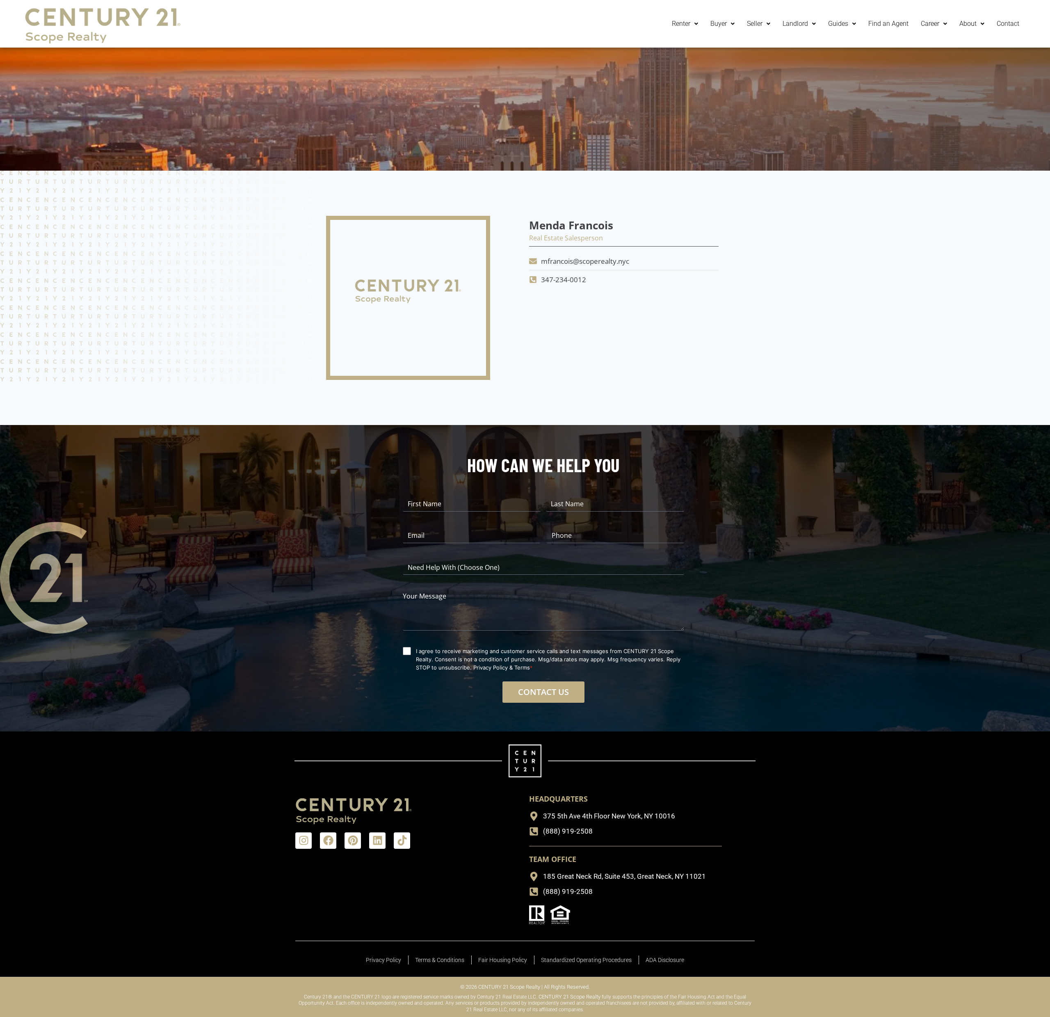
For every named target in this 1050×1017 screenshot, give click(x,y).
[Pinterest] (353, 840)
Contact (1008, 23)
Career (930, 23)
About (968, 23)
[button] (685, 23)
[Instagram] (303, 840)
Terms (522, 667)
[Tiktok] (402, 840)
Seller (754, 23)
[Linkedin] (377, 840)
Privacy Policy (490, 667)
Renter (681, 23)
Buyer (718, 23)
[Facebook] (328, 840)
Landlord (795, 23)
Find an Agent (888, 23)
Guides (838, 23)
